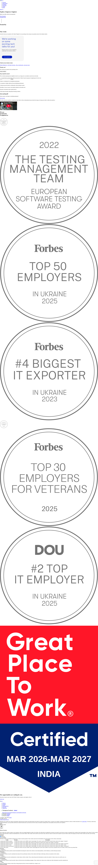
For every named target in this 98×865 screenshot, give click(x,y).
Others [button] (1, 861)
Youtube (7, 815)
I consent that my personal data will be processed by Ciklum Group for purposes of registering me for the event (21, 78)
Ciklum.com (4, 808)
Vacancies (4, 2)
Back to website (3, 71)
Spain (8, 812)
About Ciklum (4, 3)
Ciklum (10, 817)
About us (4, 803)
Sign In (3, 7)
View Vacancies (3, 16)
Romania (14, 812)
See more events (27, 65)
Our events (4, 807)
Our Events (4, 5)
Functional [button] (2, 848)
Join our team (2, 98)
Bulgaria (10, 812)
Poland (5, 812)
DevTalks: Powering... (12, 65)
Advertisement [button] (2, 858)
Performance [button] (2, 851)
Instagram (8, 813)
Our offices (4, 4)
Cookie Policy (84, 821)
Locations (4, 804)
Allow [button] (1, 823)
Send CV (1, 9)
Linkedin (8, 814)
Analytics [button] (1, 854)
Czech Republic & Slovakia (21, 812)
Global (15, 810)
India (3, 812)
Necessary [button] (2, 835)
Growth (3, 6)
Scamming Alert (3, 17)
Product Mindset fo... (4, 65)
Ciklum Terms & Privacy (4, 819)
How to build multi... (20, 65)
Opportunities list (5, 806)
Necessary (3, 836)
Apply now (2, 799)
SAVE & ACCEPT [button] (3, 864)
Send (12, 79)
